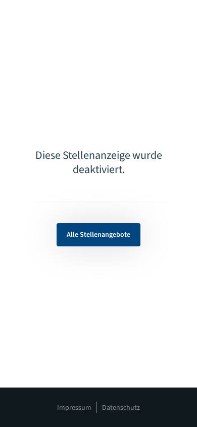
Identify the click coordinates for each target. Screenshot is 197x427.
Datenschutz (121, 408)
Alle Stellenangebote (98, 235)
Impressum (74, 408)
